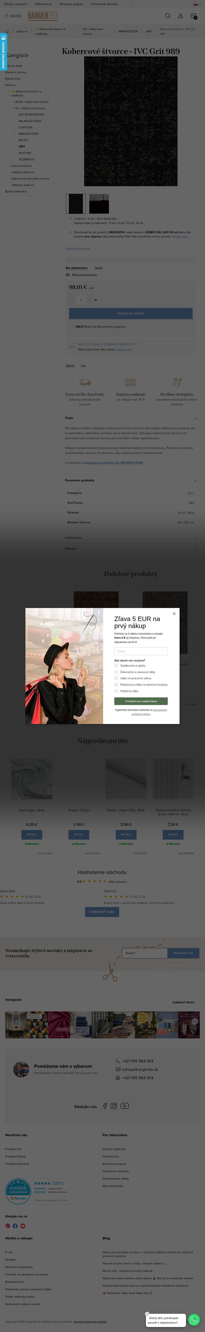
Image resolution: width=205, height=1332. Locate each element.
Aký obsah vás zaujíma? (129, 661)
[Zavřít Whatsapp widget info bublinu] (147, 1314)
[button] (194, 1320)
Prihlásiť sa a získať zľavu (141, 701)
